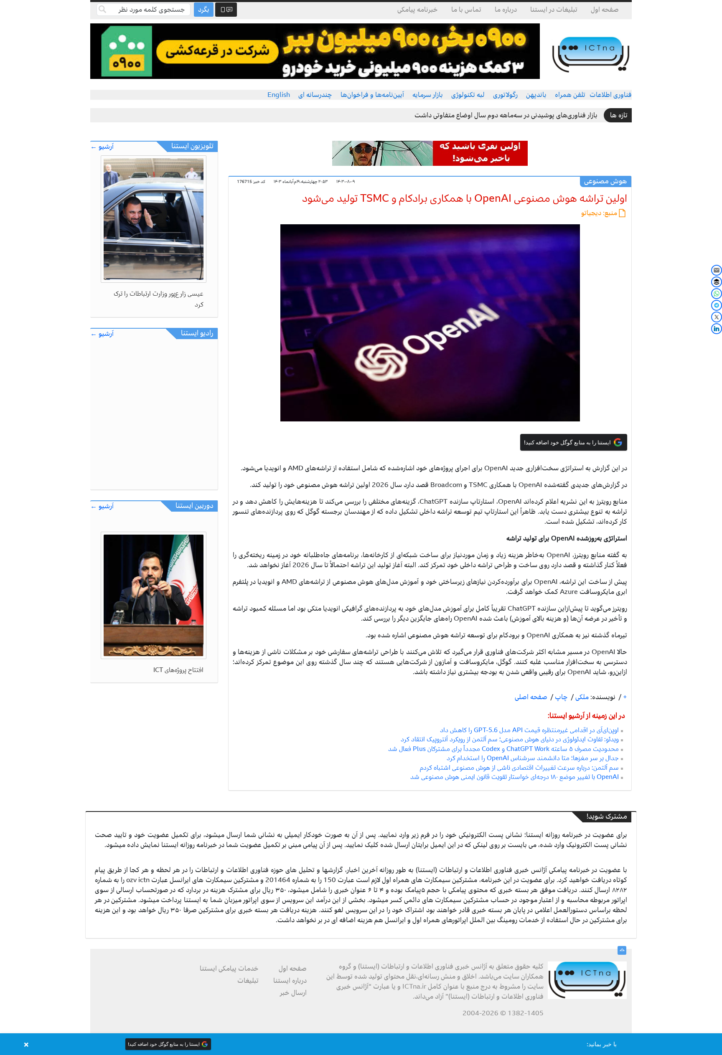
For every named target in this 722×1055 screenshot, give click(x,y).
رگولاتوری (505, 94)
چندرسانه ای (315, 94)
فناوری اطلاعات (611, 94)
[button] (361, 1044)
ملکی (581, 697)
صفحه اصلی (531, 697)
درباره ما (506, 9)
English (278, 94)
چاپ (560, 697)
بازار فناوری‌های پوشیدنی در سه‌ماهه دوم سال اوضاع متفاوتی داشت (505, 115)
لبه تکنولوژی (468, 94)
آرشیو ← (102, 147)
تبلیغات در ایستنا (553, 9)
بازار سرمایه (427, 94)
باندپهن (536, 94)
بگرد (203, 9)
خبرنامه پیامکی (417, 9)
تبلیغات (248, 980)
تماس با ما (466, 9)
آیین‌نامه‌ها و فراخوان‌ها (372, 94)
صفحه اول (605, 9)
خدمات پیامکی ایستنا (229, 968)
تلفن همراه (570, 94)
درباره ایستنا (290, 980)
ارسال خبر (293, 992)
